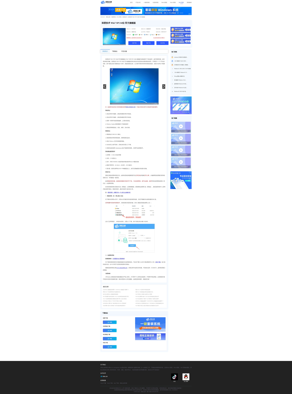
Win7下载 (116, 383)
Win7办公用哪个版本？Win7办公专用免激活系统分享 (147, 296)
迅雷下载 (134, 43)
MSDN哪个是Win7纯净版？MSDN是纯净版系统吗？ (114, 305)
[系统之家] (104, 377)
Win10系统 (164, 2)
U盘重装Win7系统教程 (119, 258)
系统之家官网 (123, 383)
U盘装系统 (155, 2)
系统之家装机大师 (130, 107)
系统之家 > (108, 17)
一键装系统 (146, 2)
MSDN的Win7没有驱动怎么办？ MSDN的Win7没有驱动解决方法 (150, 303)
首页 (131, 2)
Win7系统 (181, 2)
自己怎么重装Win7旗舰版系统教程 (110, 294)
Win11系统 (173, 2)
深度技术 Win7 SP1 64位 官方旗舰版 (136, 17)
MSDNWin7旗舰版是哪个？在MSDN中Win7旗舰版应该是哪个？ (149, 301)
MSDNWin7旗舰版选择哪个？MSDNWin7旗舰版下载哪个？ (116, 289)
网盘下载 (148, 43)
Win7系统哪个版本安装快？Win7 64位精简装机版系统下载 (116, 296)
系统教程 (189, 2)
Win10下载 (103, 383)
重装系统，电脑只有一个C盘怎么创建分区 (119, 192)
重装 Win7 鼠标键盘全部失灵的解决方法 (144, 291)
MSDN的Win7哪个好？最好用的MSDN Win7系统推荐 (114, 303)
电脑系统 (113, 17)
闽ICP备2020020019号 (152, 391)
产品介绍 (138, 2)
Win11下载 (110, 383)
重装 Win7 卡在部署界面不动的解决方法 (112, 291)
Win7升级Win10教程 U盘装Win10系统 (144, 294)
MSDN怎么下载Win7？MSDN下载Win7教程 (112, 301)
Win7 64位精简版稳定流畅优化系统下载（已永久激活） (115, 298)
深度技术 (125, 17)
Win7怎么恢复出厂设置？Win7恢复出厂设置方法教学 (147, 298)
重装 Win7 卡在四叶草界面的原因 (143, 289)
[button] (164, 86)
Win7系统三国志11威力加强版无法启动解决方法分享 (147, 305)
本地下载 (162, 43)
